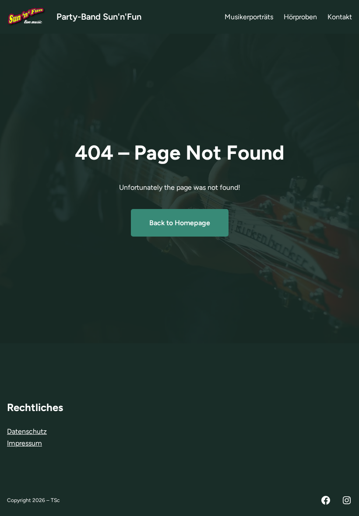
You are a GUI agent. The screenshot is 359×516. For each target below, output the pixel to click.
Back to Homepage (179, 223)
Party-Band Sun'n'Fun (98, 16)
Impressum (24, 443)
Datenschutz (27, 431)
